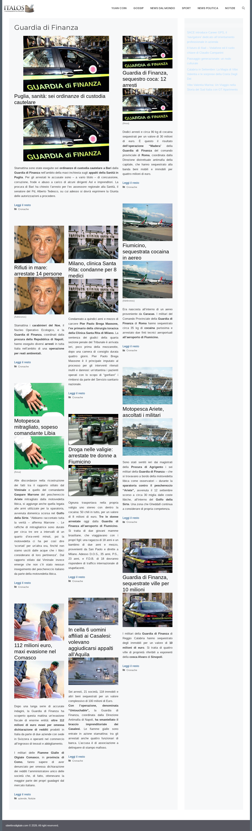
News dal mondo (162, 8)
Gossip (138, 8)
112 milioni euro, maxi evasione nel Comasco (35, 651)
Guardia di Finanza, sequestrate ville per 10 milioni (146, 583)
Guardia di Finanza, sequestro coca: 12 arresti (145, 79)
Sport (186, 8)
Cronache (23, 209)
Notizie (230, 8)
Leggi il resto (22, 205)
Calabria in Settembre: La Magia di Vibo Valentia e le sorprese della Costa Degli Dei (212, 74)
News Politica (208, 8)
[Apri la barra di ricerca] (243, 8)
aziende (22, 798)
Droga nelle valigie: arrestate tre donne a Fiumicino (92, 456)
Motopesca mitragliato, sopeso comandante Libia (36, 427)
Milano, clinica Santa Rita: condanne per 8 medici (92, 270)
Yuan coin (119, 8)
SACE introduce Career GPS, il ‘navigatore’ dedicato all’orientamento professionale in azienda (210, 37)
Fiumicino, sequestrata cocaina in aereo (146, 252)
